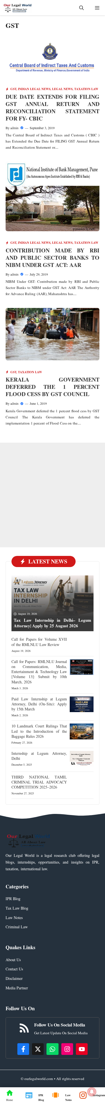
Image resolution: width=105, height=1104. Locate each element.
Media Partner (17, 987)
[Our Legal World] (17, 7)
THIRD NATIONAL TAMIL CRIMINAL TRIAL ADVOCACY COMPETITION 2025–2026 (39, 782)
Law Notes (14, 917)
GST (13, 89)
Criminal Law (17, 926)
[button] (81, 7)
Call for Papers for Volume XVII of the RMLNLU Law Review (39, 642)
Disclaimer (14, 978)
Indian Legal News (34, 89)
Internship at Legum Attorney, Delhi (39, 756)
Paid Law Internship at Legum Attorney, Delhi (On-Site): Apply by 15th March (39, 704)
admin (14, 128)
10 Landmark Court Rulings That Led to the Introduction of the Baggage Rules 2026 (39, 731)
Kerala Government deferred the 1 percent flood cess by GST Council (52, 386)
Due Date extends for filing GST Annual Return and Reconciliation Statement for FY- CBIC (52, 107)
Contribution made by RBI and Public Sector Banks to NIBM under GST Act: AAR (52, 257)
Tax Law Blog (17, 908)
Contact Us (14, 969)
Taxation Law (86, 89)
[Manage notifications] (91, 1091)
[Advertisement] (52, 495)
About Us (13, 959)
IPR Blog (13, 898)
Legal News (62, 89)
